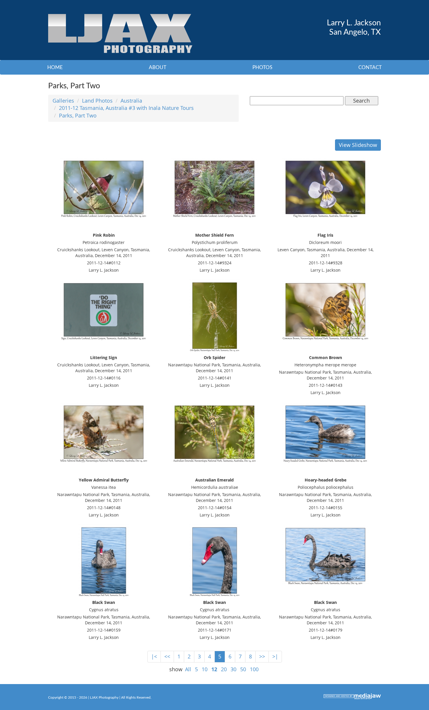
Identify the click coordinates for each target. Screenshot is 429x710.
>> (262, 656)
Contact (370, 67)
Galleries (63, 100)
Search (361, 100)
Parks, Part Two (78, 115)
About (157, 67)
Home (55, 67)
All (188, 669)
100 (254, 669)
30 (233, 669)
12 (214, 669)
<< (167, 656)
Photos (262, 67)
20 (224, 669)
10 (204, 669)
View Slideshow (358, 144)
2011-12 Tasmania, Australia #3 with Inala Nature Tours (126, 107)
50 (243, 669)
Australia (131, 100)
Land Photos (97, 100)
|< (154, 656)
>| (275, 656)
